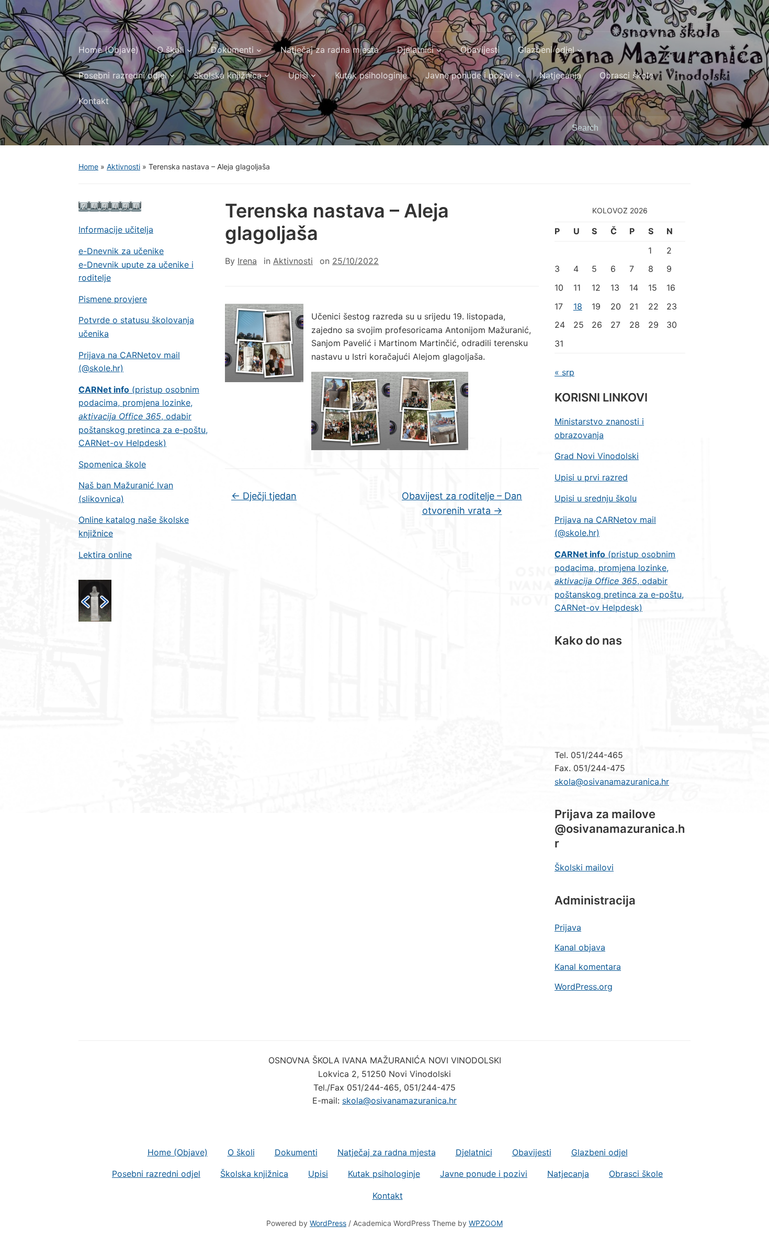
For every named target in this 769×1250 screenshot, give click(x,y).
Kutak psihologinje (371, 75)
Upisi (298, 75)
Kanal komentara (588, 966)
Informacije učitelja (115, 229)
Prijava (568, 927)
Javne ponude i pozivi (469, 75)
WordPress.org (584, 986)
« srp (564, 372)
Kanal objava (580, 947)
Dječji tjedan (264, 495)
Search (677, 128)
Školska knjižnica (228, 75)
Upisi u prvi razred (591, 477)
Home (88, 166)
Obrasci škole (626, 75)
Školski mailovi (584, 867)
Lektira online (105, 554)
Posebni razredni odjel (122, 75)
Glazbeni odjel (546, 49)
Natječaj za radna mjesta (329, 49)
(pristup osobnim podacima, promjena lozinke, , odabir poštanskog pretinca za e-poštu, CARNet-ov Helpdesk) (143, 416)
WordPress (328, 1223)
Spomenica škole (112, 464)
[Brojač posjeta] (109, 206)
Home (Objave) (108, 49)
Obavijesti (480, 49)
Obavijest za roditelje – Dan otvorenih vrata (462, 503)
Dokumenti (232, 49)
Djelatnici (415, 49)
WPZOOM (486, 1223)
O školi (170, 49)
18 (577, 306)
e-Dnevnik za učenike (121, 251)
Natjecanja (560, 75)
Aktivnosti (123, 166)
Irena (247, 261)
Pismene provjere (112, 299)
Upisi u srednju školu (596, 498)
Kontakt (93, 101)
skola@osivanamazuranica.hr (612, 781)
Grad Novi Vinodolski (597, 456)
